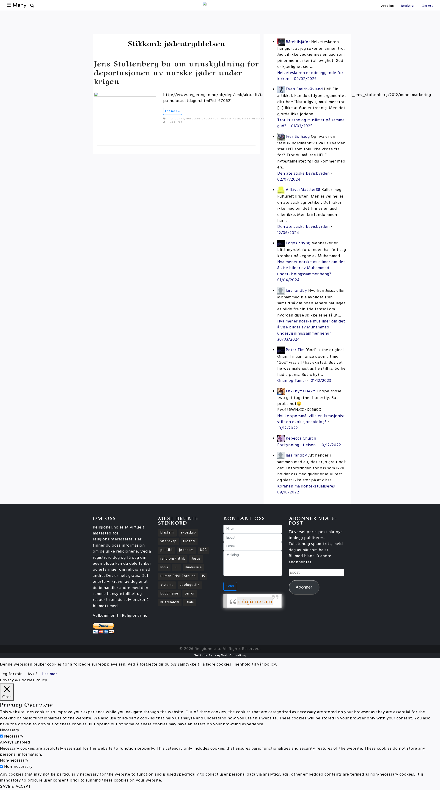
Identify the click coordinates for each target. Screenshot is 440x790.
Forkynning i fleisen (296, 445)
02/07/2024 (288, 179)
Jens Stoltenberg (254, 119)
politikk (166, 550)
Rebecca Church (301, 438)
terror (190, 593)
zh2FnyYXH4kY (301, 391)
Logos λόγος (298, 243)
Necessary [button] (9, 730)
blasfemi (167, 532)
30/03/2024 (288, 339)
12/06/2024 (288, 233)
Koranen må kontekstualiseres (306, 486)
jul (177, 567)
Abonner (304, 587)
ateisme (166, 585)
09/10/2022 (288, 492)
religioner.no (255, 601)
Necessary (13, 737)
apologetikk (190, 585)
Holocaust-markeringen (222, 119)
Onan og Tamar (291, 380)
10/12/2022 (287, 428)
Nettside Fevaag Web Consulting (220, 655)
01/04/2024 (288, 280)
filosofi (189, 541)
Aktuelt (176, 122)
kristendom (169, 602)
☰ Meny (16, 5)
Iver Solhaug (298, 136)
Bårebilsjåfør (298, 42)
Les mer (49, 674)
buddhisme (169, 593)
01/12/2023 (321, 380)
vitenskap (168, 541)
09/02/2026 (305, 79)
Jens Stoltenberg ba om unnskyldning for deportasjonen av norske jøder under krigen (176, 72)
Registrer (408, 5)
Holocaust (194, 119)
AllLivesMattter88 (303, 190)
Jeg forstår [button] (11, 674)
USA (203, 550)
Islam (190, 602)
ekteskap (188, 532)
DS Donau (177, 119)
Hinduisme (193, 567)
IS (203, 576)
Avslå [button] (33, 674)
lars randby (296, 290)
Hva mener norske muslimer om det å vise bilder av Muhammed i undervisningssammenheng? (311, 268)
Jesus (196, 559)
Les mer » (172, 111)
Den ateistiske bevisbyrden (303, 173)
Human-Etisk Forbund (178, 576)
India (164, 567)
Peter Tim (295, 350)
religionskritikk (172, 559)
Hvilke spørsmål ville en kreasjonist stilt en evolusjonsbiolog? (311, 419)
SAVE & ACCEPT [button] (15, 786)
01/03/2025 (302, 126)
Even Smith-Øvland (304, 89)
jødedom (186, 550)
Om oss (427, 5)
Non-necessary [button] (14, 760)
